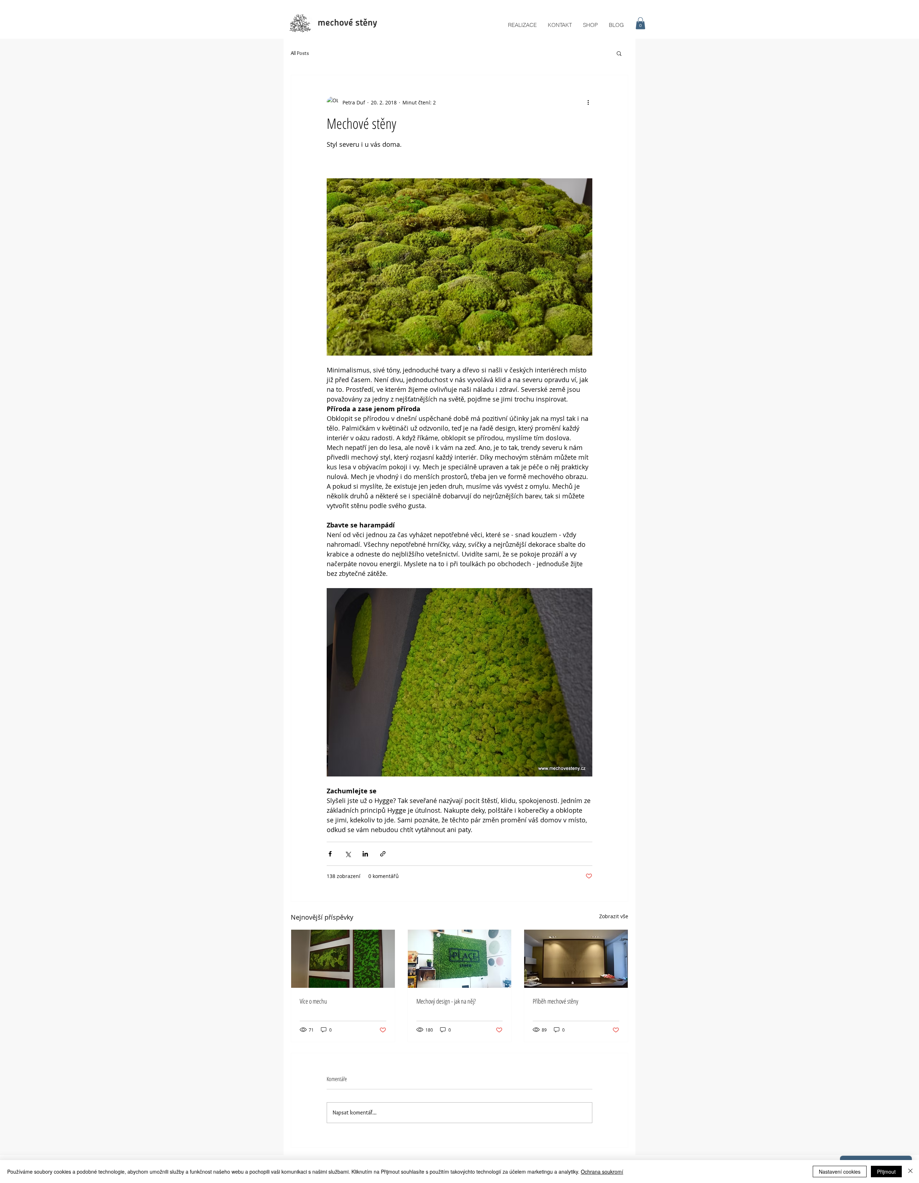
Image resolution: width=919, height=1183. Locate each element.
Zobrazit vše (613, 916)
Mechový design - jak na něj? (446, 1001)
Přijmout (886, 1171)
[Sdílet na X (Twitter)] (347, 853)
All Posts (300, 53)
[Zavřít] (910, 1171)
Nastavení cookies (839, 1171)
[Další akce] (588, 102)
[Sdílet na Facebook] (330, 853)
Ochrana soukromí (602, 1171)
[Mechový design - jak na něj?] (460, 959)
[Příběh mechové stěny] (576, 959)
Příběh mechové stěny (555, 1001)
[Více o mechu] (343, 959)
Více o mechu (313, 1001)
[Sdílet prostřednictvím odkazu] (382, 853)
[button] (640, 23)
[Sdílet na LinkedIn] (365, 853)
